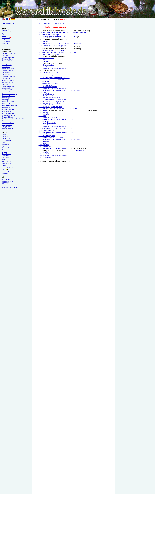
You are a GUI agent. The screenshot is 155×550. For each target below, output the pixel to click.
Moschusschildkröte (8, 90)
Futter (4, 36)
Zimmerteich (44, 145)
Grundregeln (44, 107)
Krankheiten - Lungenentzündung (53, 148)
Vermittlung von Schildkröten (50, 23)
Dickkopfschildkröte (8, 57)
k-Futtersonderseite (48, 87)
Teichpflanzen (6, 140)
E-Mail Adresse (45, 157)
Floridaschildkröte (8, 69)
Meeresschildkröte (8, 92)
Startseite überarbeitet (50, 36)
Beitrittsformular (7, 167)
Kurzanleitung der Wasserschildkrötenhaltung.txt (52, 137)
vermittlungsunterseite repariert (54, 76)
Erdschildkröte (7, 65)
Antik (4, 142)
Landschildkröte (7, 88)
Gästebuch (5, 156)
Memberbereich (45, 147)
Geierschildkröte (7, 71)
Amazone (5, 150)
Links (4, 165)
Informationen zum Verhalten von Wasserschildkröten (63, 32)
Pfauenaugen (6, 98)
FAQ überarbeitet (70, 36)
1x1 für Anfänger (46, 154)
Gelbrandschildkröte (8, 74)
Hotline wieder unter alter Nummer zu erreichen (61, 43)
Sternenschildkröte (8, 123)
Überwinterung (82, 150)
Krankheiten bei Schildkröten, (64, 109)
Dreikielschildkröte (8, 61)
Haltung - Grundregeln (49, 34)
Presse (4, 134)
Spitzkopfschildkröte (9, 119)
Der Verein (5, 157)
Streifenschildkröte (22, 119)
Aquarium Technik (46, 58)
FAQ (3, 40)
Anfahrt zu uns (6, 154)
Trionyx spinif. (7, 125)
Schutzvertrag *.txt (7, 183)
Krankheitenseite (46, 65)
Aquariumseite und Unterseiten (53, 45)
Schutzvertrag (6, 179)
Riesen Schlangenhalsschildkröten (54, 101)
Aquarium (5, 34)
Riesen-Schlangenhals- (9, 105)
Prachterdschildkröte (8, 96)
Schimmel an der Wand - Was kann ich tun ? (58, 52)
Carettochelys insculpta (9, 53)
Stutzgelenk (6, 121)
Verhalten (5, 43)
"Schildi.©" (5, 173)
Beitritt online (6, 161)
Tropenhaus (6, 136)
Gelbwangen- (6, 72)
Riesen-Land (6, 103)
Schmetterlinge (7, 148)
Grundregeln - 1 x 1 (48, 118)
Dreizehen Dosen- (7, 59)
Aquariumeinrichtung (48, 130)
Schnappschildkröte (8, 109)
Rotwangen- (6, 100)
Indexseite (43, 42)
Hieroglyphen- (6, 78)
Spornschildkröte (7, 117)
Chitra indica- (6, 55)
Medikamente (44, 141)
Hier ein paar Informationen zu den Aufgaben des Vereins (54, 79)
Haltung (5, 30)
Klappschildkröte (7, 82)
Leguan (4, 152)
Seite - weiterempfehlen (9, 187)
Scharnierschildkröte (8, 113)
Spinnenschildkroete (8, 115)
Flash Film (5, 171)
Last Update (6, 42)
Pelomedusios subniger (49, 83)
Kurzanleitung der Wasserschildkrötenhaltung (59, 90)
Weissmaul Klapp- (8, 128)
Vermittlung (6, 38)
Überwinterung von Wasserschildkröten (56, 128)
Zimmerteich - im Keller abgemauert (55, 156)
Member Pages (6, 163)
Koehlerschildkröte (8, 86)
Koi (3, 146)
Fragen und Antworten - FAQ (51, 51)
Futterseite (44, 81)
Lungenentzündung (46, 67)
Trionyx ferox (6, 127)
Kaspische (5, 84)
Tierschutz (5, 144)
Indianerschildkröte (8, 80)
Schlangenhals (6, 111)
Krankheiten (6, 32)
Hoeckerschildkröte (8, 76)
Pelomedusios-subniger (9, 94)
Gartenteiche (6, 138)
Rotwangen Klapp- (8, 101)
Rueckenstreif (6, 107)
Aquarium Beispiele (47, 123)
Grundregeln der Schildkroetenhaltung (56, 69)
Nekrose (42, 60)
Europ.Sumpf (6, 67)
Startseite (43, 61)
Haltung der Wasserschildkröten (53, 47)
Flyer (3, 159)
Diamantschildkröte (8, 63)
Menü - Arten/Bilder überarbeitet (54, 100)
